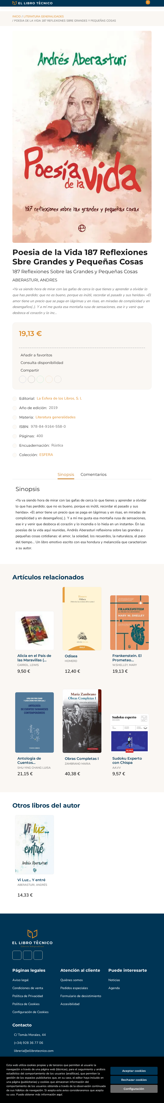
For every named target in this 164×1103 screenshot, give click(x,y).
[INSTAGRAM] (27, 955)
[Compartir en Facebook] (22, 379)
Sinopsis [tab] (66, 474)
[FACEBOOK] (16, 955)
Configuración (134, 1089)
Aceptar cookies (134, 1071)
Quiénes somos (71, 980)
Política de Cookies (26, 1004)
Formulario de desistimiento (80, 996)
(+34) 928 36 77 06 (28, 1043)
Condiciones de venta (27, 988)
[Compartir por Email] (49, 379)
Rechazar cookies (134, 1080)
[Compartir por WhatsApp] (40, 379)
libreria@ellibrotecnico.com (34, 1051)
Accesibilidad (69, 1004)
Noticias (114, 980)
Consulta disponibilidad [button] (42, 363)
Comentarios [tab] (94, 474)
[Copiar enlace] (57, 379)
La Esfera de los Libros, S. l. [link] (59, 398)
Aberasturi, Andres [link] (34, 280)
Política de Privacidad (27, 996)
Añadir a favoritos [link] (36, 355)
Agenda (114, 988)
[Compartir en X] (31, 379)
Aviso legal (20, 980)
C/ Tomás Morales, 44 (30, 1035)
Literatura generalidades (44, 16)
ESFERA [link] (46, 454)
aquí (59, 1094)
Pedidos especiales (74, 988)
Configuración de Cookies (30, 1012)
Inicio (16, 16)
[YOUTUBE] (38, 955)
